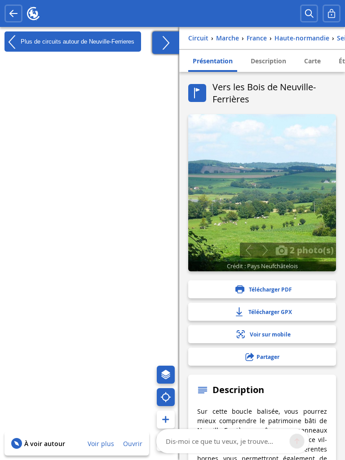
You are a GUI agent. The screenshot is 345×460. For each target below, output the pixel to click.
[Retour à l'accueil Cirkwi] (33, 13)
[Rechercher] (309, 13)
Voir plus (101, 443)
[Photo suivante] (265, 250)
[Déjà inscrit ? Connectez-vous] (332, 13)
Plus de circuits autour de (76, 41)
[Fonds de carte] (166, 375)
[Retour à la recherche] (13, 13)
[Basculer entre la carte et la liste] (165, 42)
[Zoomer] (166, 420)
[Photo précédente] (248, 250)
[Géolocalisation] (166, 397)
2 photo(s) (311, 249)
